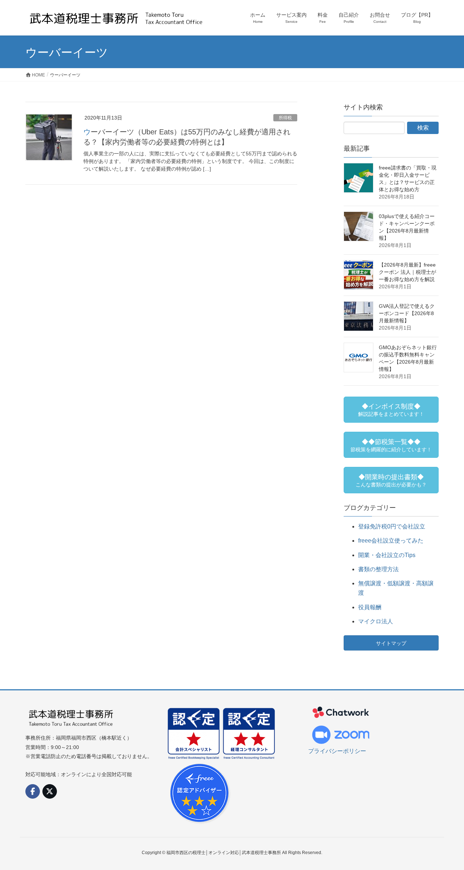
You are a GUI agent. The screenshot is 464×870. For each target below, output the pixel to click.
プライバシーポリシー (337, 751)
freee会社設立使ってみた (390, 541)
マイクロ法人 (375, 621)
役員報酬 (369, 607)
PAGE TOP (446, 837)
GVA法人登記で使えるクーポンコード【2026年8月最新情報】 (407, 313)
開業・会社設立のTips (386, 555)
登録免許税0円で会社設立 (391, 526)
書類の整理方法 (378, 569)
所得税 (285, 117)
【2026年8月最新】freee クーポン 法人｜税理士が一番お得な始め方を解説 (407, 272)
